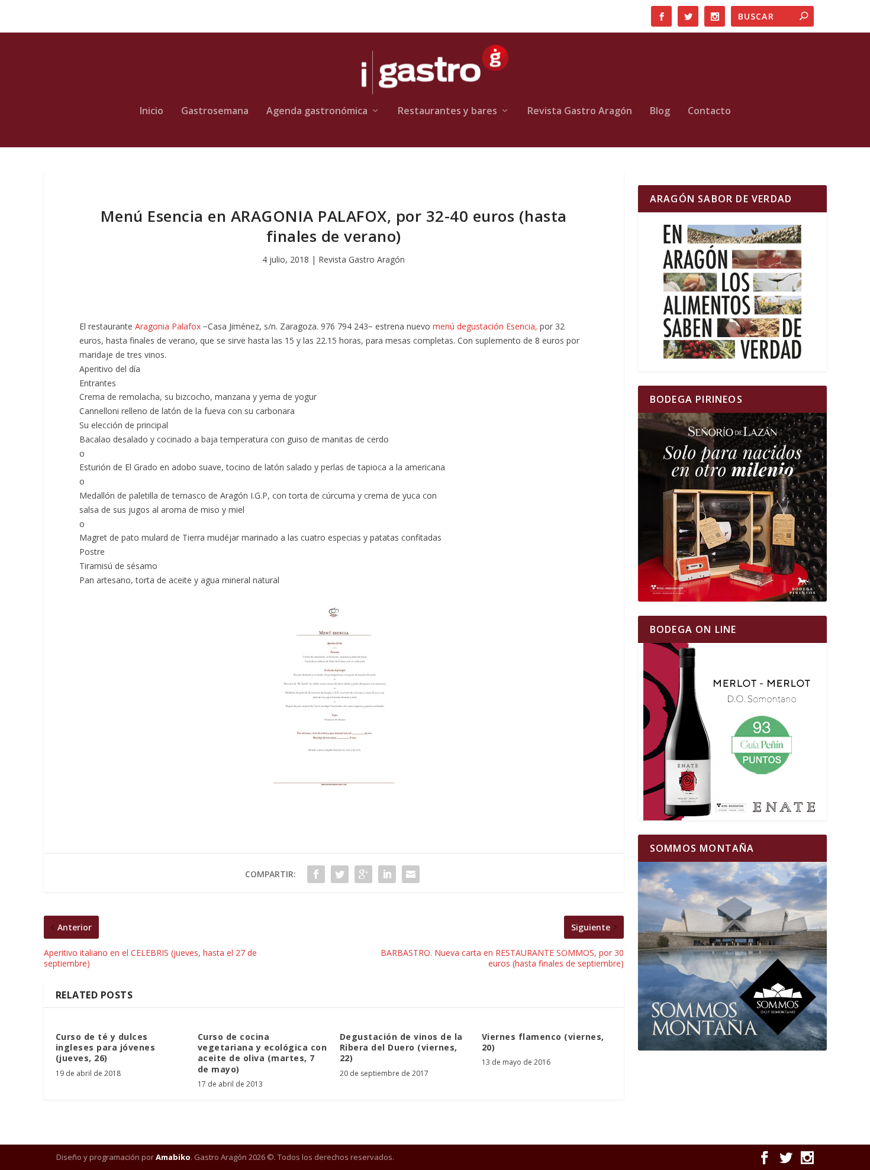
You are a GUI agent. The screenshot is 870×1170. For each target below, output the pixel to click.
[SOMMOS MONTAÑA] (732, 956)
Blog (660, 111)
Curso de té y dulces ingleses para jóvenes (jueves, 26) (106, 1047)
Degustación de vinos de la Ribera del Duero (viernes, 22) (401, 1047)
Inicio (151, 111)
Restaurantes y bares (447, 111)
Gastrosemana (215, 111)
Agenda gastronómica (317, 111)
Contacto (709, 111)
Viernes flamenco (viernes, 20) (543, 1042)
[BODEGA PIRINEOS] (732, 507)
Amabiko (173, 1157)
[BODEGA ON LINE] (732, 731)
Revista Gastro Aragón (579, 111)
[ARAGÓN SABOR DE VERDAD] (732, 291)
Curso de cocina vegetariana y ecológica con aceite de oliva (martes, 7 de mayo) (262, 1053)
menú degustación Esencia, (485, 326)
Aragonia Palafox (168, 326)
